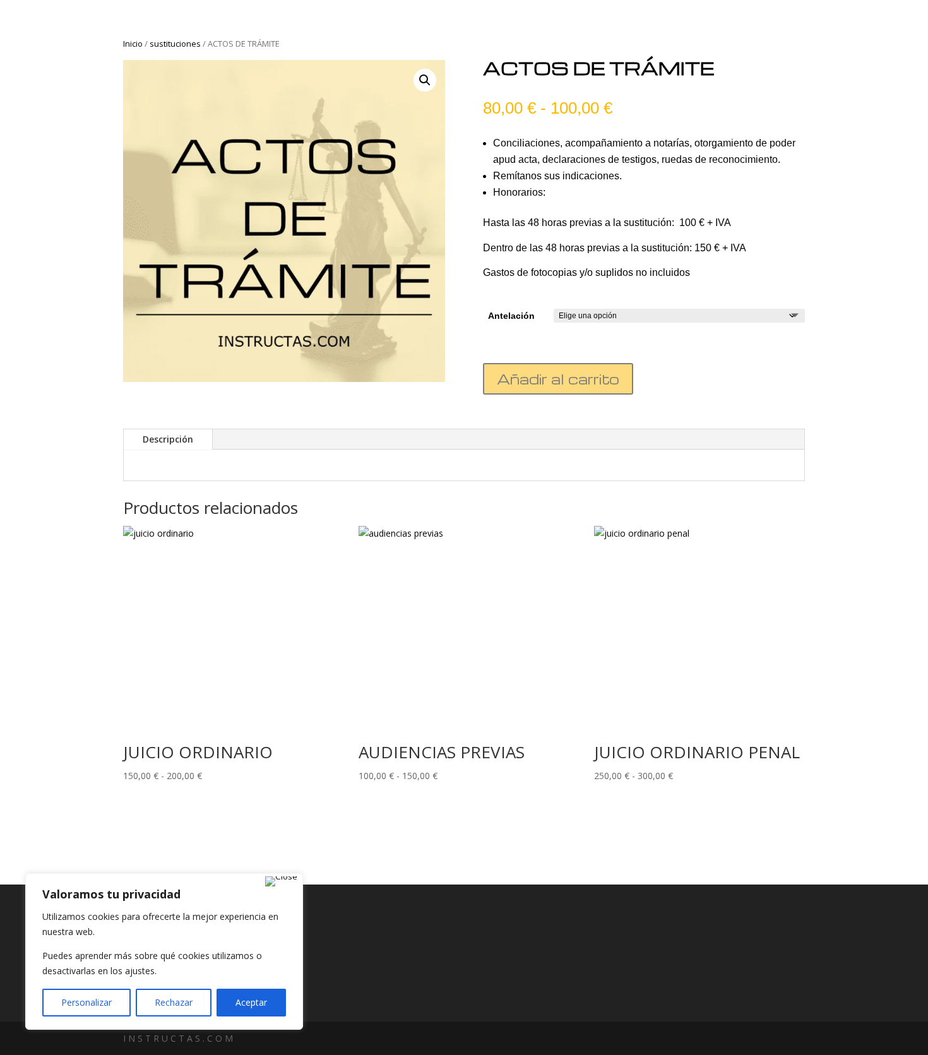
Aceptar (251, 1002)
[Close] (281, 881)
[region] (164, 951)
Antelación (511, 316)
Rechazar (174, 1002)
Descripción (168, 439)
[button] (424, 80)
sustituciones (175, 43)
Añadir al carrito (558, 379)
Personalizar (86, 1002)
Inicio (133, 43)
